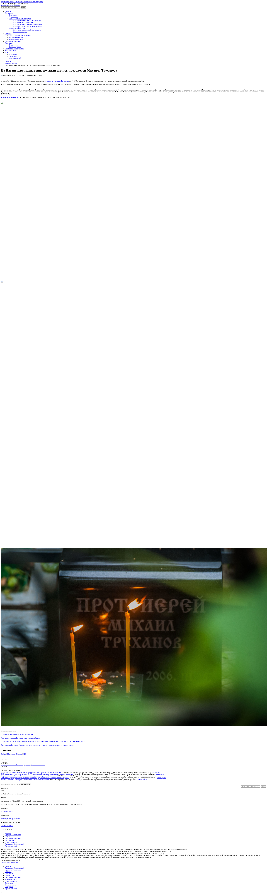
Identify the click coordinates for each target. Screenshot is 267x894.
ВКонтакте (11, 754)
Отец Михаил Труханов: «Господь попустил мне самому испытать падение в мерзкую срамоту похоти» (38, 745)
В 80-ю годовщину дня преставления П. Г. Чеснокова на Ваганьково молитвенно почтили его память (37, 774)
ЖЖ (24, 754)
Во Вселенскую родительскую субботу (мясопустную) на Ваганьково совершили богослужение (35, 778)
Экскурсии (9, 887)
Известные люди (11, 879)
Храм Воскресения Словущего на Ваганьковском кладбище (22, 2)
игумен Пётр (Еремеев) (9, 97)
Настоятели (9, 874)
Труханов (27, 765)
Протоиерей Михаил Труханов (12, 765)
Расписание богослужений (14, 844)
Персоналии (9, 840)
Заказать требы (10, 885)
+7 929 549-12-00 (7, 811)
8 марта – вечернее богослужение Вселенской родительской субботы (25, 780)
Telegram (19, 754)
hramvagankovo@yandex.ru (10, 5)
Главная (8, 833)
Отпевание (9, 883)
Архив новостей (11, 846)
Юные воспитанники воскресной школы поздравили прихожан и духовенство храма (31, 772)
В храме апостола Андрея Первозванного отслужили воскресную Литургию (28, 776)
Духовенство (9, 875)
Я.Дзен (3, 754)
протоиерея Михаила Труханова (57, 81)
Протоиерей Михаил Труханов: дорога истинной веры (20, 738)
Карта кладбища (11, 842)
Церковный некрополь (13, 838)
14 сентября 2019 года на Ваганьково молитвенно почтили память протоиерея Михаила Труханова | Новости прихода (43, 741)
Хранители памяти (38, 765)
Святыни (8, 836)
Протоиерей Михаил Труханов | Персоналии (17, 734)
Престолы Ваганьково (13, 835)
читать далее (155, 772)
